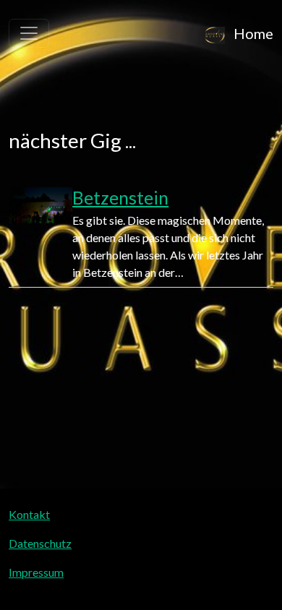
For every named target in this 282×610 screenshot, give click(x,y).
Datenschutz (40, 543)
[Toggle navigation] (29, 33)
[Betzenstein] (40, 234)
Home (252, 33)
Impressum (36, 572)
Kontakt (29, 514)
